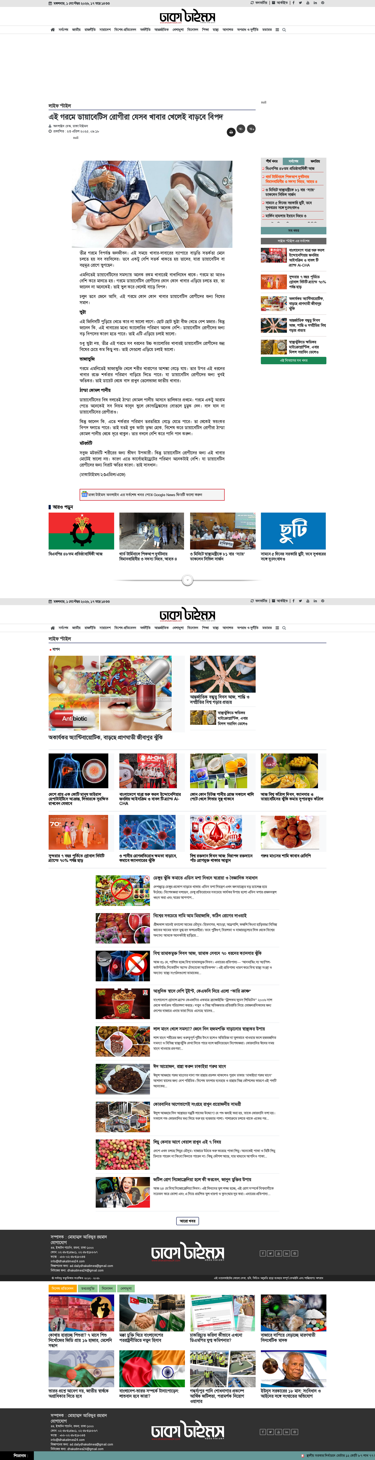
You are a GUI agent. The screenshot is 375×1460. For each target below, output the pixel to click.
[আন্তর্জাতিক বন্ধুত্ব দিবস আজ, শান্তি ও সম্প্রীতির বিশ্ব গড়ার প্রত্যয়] (275, 325)
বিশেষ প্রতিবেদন (125, 29)
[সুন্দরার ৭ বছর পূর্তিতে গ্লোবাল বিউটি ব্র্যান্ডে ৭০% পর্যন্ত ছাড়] (275, 282)
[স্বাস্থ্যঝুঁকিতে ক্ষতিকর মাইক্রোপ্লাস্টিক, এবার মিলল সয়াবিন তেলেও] (275, 347)
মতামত (267, 29)
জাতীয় (76, 29)
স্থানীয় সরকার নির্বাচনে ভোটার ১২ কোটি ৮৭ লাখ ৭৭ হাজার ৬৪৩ (313, 1455)
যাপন (56, 649)
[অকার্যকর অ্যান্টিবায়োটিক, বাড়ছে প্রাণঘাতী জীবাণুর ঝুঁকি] (275, 303)
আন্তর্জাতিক (162, 29)
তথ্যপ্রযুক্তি (87, 1288)
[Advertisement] (187, 67)
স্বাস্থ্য (216, 29)
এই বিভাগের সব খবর (294, 360)
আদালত (228, 29)
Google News (164, 494)
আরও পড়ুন (63, 507)
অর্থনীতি (145, 29)
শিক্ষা (205, 29)
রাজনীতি (90, 29)
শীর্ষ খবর (272, 161)
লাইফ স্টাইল (60, 106)
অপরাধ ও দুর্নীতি (247, 29)
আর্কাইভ (282, 3)
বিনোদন (193, 29)
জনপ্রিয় (315, 161)
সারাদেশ (105, 29)
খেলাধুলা (178, 29)
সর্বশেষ (63, 29)
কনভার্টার (261, 3)
